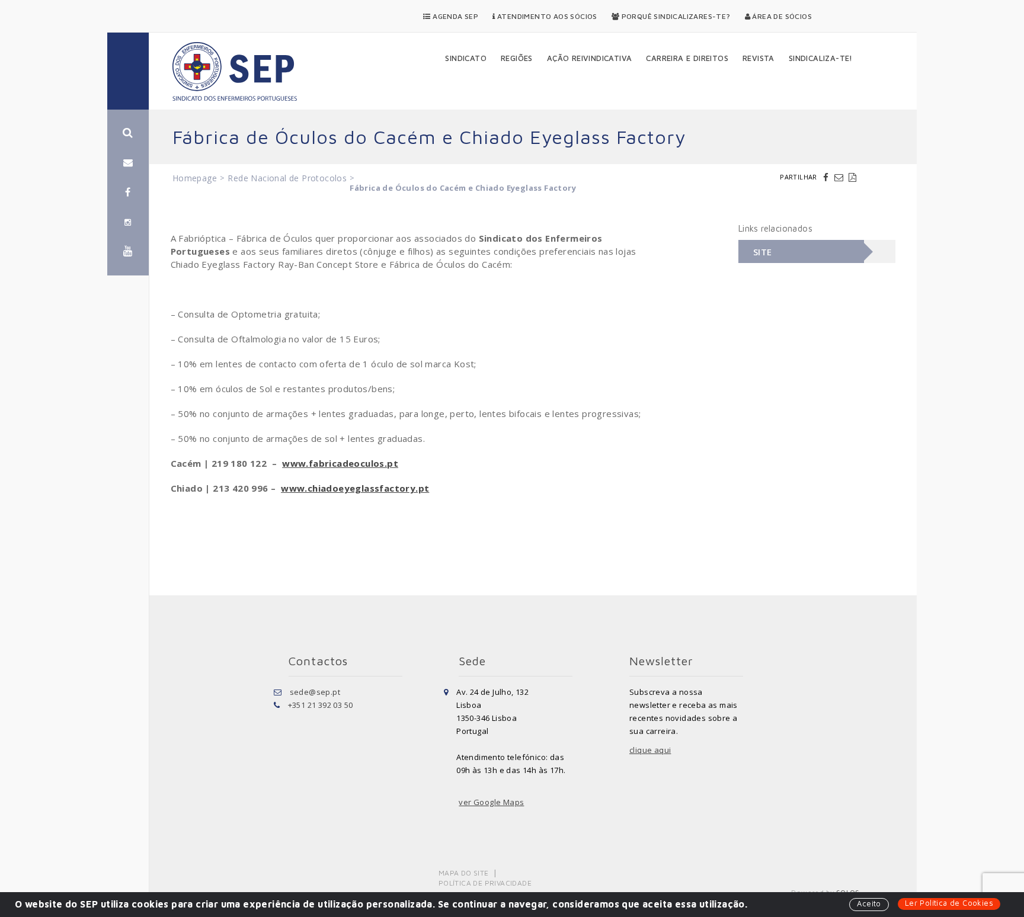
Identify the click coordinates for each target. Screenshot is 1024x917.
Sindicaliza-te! (821, 58)
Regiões (517, 58)
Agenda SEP (454, 16)
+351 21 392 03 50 (320, 705)
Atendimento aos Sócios (546, 16)
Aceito (869, 903)
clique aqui (650, 750)
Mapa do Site (464, 872)
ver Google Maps (491, 802)
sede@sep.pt (315, 692)
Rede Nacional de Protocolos (287, 178)
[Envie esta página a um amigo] (840, 177)
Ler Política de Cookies (949, 903)
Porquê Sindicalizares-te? (674, 16)
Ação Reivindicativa (589, 58)
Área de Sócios (781, 16)
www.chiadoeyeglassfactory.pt (355, 488)
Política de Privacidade (485, 882)
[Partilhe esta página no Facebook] (827, 177)
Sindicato (466, 58)
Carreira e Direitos (687, 58)
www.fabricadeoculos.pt (340, 463)
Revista (759, 58)
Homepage (194, 178)
